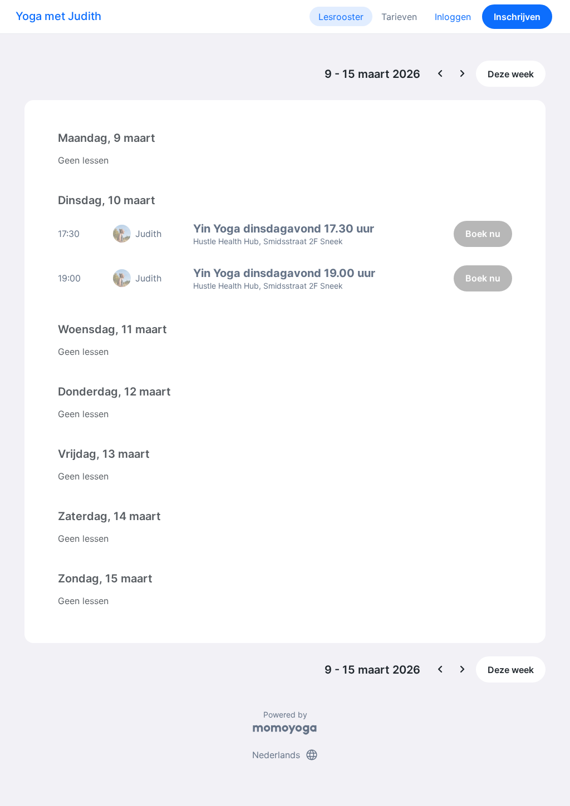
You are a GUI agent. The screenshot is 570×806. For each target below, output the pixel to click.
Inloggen (453, 16)
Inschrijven (517, 16)
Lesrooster (340, 16)
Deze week (511, 74)
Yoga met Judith (58, 16)
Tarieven (399, 16)
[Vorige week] (440, 74)
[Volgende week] (462, 74)
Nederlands (285, 755)
